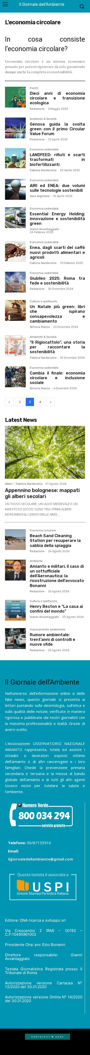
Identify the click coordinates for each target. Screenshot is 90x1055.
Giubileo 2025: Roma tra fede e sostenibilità (57, 280)
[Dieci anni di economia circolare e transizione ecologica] (15, 97)
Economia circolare (43, 530)
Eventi (34, 88)
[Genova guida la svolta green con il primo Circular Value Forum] (15, 128)
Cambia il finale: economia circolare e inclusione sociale (57, 378)
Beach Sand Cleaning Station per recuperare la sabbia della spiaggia (55, 540)
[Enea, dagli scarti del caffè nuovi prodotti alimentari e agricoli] (15, 251)
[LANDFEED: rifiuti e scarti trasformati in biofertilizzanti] (15, 158)
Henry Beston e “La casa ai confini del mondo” (56, 609)
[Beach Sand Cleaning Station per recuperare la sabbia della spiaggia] (15, 539)
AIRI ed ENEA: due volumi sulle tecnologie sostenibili (57, 188)
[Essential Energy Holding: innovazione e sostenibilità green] (15, 217)
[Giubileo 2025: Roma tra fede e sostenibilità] (15, 282)
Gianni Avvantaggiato (44, 229)
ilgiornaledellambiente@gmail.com (40, 858)
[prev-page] (9, 402)
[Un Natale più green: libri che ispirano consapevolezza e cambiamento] (15, 310)
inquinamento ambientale (47, 629)
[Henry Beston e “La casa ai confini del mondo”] (15, 610)
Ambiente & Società (43, 119)
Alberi (8, 484)
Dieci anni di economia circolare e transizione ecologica (57, 98)
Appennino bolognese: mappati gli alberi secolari (42, 493)
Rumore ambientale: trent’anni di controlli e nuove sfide (52, 639)
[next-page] (50, 402)
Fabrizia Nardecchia (43, 170)
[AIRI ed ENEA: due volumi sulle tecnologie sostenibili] (15, 189)
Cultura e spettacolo (43, 301)
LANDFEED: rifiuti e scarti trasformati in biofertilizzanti (57, 159)
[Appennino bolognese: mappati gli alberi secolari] (45, 452)
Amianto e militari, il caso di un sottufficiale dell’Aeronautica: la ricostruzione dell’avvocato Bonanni (57, 576)
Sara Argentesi (40, 196)
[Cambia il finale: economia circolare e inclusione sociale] (15, 376)
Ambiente (36, 561)
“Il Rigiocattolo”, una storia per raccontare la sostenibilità (57, 347)
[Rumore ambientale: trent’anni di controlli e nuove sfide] (15, 638)
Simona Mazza (40, 327)
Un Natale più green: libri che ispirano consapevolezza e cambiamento (57, 314)
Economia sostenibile (44, 149)
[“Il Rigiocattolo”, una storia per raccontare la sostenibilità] (15, 346)
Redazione (37, 109)
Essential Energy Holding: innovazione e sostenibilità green (57, 219)
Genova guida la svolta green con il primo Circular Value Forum (57, 129)
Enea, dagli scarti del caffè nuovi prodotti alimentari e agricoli (57, 252)
